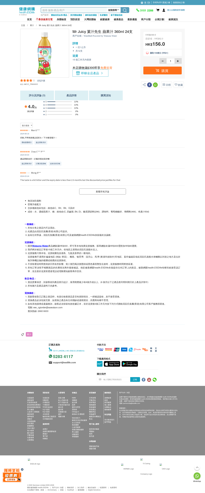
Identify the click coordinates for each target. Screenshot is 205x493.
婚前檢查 (30, 414)
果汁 (29, 334)
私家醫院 (104, 15)
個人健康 (107, 404)
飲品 (90, 418)
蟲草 (73, 404)
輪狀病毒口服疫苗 (49, 416)
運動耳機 (92, 448)
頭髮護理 (75, 434)
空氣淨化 (92, 400)
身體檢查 (107, 397)
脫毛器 (91, 436)
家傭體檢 (30, 425)
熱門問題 (107, 422)
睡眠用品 (92, 411)
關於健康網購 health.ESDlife (38, 487)
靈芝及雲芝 (76, 407)
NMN (74, 397)
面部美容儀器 (94, 429)
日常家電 (92, 397)
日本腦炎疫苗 (48, 418)
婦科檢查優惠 (91, 15)
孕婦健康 (75, 436)
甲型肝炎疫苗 (48, 407)
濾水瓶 (60, 409)
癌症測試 (30, 423)
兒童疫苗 (46, 397)
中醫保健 (30, 435)
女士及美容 (76, 422)
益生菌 (74, 402)
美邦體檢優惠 (76, 15)
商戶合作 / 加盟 (57, 487)
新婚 (42, 490)
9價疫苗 (46, 400)
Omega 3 (75, 411)
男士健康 (30, 409)
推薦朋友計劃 (179, 2)
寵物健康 (92, 404)
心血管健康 (76, 427)
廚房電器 (92, 402)
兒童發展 (30, 437)
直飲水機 (61, 397)
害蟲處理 (92, 414)
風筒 (90, 433)
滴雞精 (74, 400)
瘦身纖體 (75, 424)
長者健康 (92, 407)
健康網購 (81, 490)
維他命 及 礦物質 (78, 414)
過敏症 (29, 418)
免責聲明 (113, 487)
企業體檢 (30, 440)
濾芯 (59, 414)
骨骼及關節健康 (78, 429)
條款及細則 (92, 487)
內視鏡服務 (31, 421)
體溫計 (45, 433)
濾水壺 (60, 407)
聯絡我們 (70, 487)
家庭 (62, 490)
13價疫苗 (46, 404)
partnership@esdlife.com (131, 403)
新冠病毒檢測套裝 (34, 407)
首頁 (29, 19)
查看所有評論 (102, 191)
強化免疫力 (76, 418)
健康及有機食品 (95, 416)
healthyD (70, 490)
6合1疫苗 (46, 411)
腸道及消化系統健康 (79, 420)
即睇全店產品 (90, 73)
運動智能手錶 (94, 446)
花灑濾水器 (62, 411)
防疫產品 (92, 409)
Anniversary (52, 490)
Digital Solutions (94, 490)
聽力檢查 (30, 433)
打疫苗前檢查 (32, 402)
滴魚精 (74, 409)
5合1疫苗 (46, 409)
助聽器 (45, 438)
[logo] (27, 15)
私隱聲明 (103, 487)
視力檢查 (30, 430)
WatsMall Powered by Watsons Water (100, 36)
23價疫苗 (46, 402)
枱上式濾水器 (63, 400)
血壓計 (45, 429)
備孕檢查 (30, 416)
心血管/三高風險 (33, 411)
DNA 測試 (31, 428)
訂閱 (135, 379)
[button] (162, 70)
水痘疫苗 (46, 414)
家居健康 (107, 402)
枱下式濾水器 (63, 402)
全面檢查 (30, 397)
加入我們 (80, 487)
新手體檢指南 (116, 15)
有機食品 (107, 407)
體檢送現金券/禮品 (59, 15)
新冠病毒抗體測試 (34, 404)
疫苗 (106, 400)
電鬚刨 (91, 431)
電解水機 (61, 416)
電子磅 (45, 436)
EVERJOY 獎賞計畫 (161, 2)
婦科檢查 (30, 400)
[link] (34, 463)
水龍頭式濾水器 (64, 404)
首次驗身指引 (109, 419)
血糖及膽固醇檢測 (49, 431)
